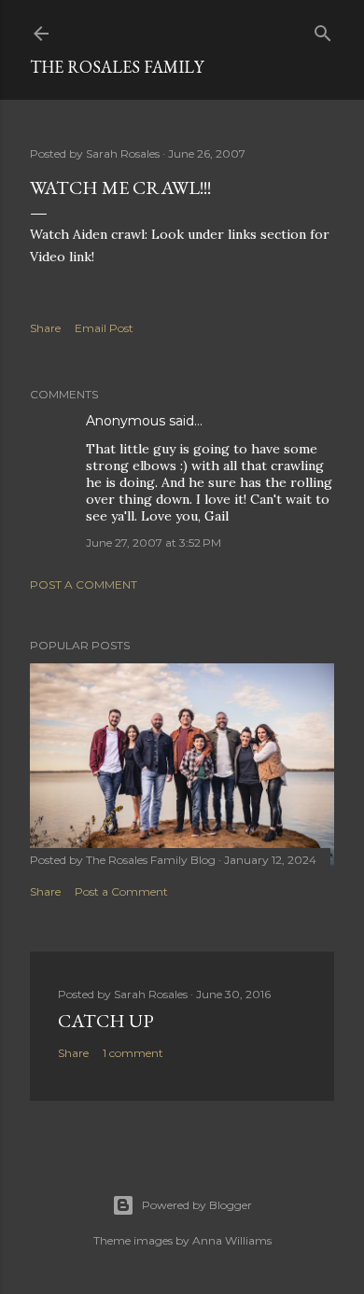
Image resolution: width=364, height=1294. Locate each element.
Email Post (104, 328)
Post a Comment (83, 584)
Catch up (106, 1021)
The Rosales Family (116, 66)
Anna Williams (232, 1240)
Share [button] (45, 328)
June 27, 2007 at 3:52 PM (153, 543)
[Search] (323, 29)
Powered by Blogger (197, 1205)
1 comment (133, 1053)
